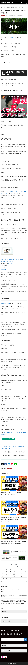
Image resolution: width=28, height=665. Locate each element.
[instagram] (2, 657)
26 (21, 576)
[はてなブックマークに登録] (9, 464)
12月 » (25, 581)
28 (3, 578)
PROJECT (18, 630)
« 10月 (2, 581)
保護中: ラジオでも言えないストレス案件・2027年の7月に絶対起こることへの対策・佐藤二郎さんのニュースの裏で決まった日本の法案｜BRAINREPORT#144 (14, 601)
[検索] (25, 639)
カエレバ (10, 263)
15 (6, 574)
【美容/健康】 (14, 7)
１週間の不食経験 (5, 303)
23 (10, 576)
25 (17, 576)
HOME (4, 7)
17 (14, 574)
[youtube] (5, 657)
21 (3, 576)
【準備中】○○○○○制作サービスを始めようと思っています (14, 590)
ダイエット (21, 7)
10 (14, 571)
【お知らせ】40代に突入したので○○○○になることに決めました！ (14, 595)
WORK (11, 630)
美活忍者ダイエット (12, 37)
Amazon (3, 267)
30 (10, 578)
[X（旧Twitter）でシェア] (2, 464)
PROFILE (4, 630)
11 (17, 571)
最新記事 (9, 7)
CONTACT (18, 634)
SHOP (3, 634)
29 (6, 578)
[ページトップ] (25, 662)
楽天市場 (3, 269)
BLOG (9, 634)
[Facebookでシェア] (5, 464)
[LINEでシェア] (15, 464)
